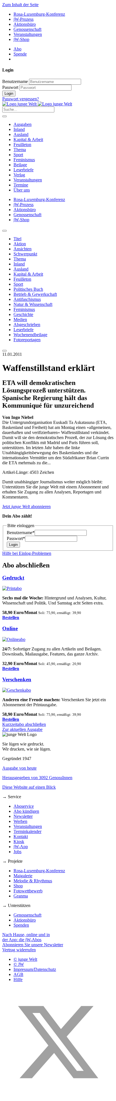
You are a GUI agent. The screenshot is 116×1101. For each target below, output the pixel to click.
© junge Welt (25, 959)
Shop (18, 885)
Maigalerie (23, 875)
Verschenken (16, 679)
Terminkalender (27, 831)
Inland (19, 129)
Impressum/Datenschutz (35, 969)
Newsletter (23, 816)
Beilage (20, 164)
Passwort (10, 87)
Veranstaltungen (28, 34)
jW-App (21, 846)
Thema (20, 149)
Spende (20, 54)
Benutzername (15, 81)
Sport (18, 154)
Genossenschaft (27, 29)
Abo (17, 49)
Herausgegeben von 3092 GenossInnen (37, 777)
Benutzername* (21, 532)
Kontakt (21, 836)
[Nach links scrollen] (4, 231)
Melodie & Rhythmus (33, 880)
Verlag (19, 174)
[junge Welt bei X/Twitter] (58, 1096)
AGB (18, 974)
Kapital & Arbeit (28, 139)
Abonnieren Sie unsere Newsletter (32, 944)
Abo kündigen (26, 811)
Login (9, 93)
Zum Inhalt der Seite (20, 4)
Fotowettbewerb (28, 890)
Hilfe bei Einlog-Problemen (26, 553)
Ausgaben (23, 124)
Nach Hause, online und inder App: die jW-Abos (26, 937)
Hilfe (18, 979)
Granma (21, 896)
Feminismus (24, 159)
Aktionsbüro (25, 24)
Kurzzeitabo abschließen (24, 724)
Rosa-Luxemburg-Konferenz (39, 14)
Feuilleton (22, 144)
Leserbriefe (24, 169)
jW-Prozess (24, 19)
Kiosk (19, 841)
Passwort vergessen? (20, 98)
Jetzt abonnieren (26, 506)
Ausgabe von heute (19, 768)
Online (10, 628)
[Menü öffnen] (4, 116)
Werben (20, 821)
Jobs (17, 851)
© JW (19, 964)
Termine (21, 185)
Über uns (22, 190)
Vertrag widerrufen (19, 949)
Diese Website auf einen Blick (29, 787)
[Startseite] (37, 103)
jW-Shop (21, 39)
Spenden (21, 925)
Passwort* (16, 538)
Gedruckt (13, 578)
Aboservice (24, 806)
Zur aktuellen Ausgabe (22, 729)
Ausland (21, 134)
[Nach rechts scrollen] (4, 351)
